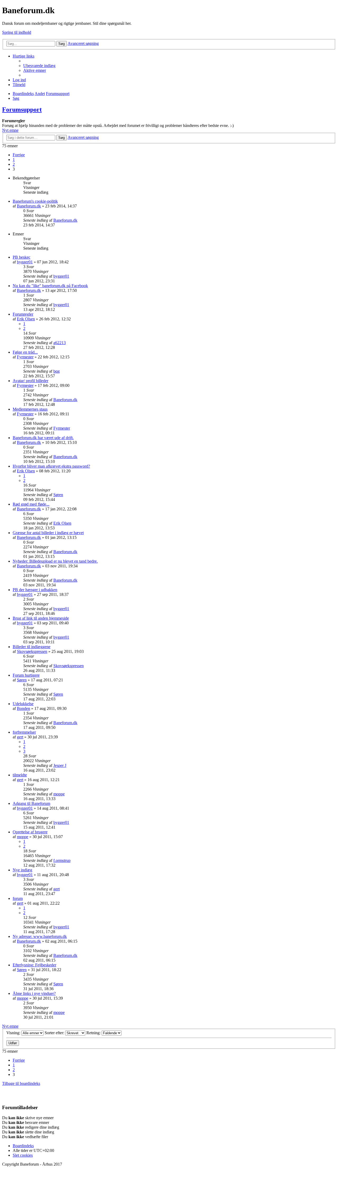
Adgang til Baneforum (31, 803)
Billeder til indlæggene (31, 646)
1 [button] (14, 159)
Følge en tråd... (25, 352)
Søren (58, 494)
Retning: (94, 1033)
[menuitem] (39, 65)
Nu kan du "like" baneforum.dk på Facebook (50, 285)
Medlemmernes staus (30, 409)
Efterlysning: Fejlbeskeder (34, 965)
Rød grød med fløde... (31, 504)
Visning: (13, 1033)
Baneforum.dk (29, 206)
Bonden (23, 708)
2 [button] (14, 164)
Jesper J (59, 765)
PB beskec (21, 257)
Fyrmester (25, 357)
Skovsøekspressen (32, 651)
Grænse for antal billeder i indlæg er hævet (48, 532)
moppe (59, 794)
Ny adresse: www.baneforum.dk (40, 936)
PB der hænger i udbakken (35, 589)
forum (18, 898)
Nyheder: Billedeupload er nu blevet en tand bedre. (55, 561)
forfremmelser (24, 732)
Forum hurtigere (26, 675)
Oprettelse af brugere (30, 832)
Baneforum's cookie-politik (35, 201)
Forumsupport (22, 109)
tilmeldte (20, 775)
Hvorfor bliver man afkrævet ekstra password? (51, 466)
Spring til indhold (16, 32)
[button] (19, 155)
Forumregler (23, 314)
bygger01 (25, 262)
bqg (56, 371)
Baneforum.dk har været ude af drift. (43, 437)
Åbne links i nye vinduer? (34, 993)
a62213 (59, 342)
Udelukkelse (23, 703)
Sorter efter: (55, 1033)
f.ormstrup (62, 860)
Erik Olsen (26, 319)
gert (20, 737)
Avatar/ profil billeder (30, 380)
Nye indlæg (22, 870)
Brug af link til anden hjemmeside (41, 618)
